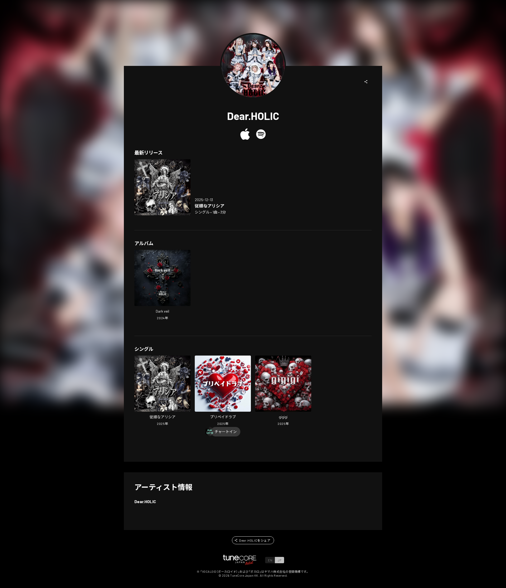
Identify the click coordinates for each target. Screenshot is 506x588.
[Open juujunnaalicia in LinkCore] (162, 187)
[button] (366, 81)
